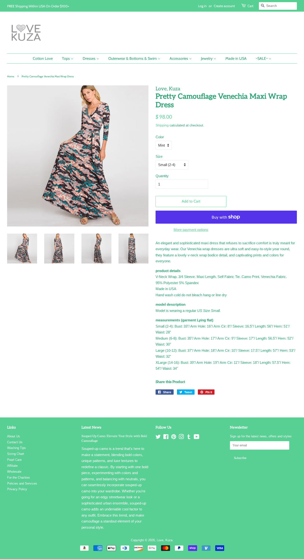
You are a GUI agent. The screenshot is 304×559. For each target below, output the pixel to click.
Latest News (91, 427)
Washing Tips (16, 448)
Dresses (89, 58)
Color (160, 137)
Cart (250, 6)
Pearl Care (14, 460)
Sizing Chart (15, 454)
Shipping (162, 125)
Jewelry (207, 58)
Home (10, 76)
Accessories (179, 58)
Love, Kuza (164, 540)
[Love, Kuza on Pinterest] (173, 437)
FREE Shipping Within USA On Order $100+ (38, 6)
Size (159, 156)
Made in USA (236, 58)
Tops (66, 58)
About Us (13, 436)
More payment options (191, 230)
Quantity (162, 176)
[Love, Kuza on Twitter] (158, 437)
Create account (224, 6)
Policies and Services (22, 483)
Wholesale (14, 471)
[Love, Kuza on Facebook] (166, 437)
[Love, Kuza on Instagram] (181, 437)
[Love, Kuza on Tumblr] (188, 437)
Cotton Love (43, 58)
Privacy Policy (17, 489)
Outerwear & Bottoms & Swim (133, 58)
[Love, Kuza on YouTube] (196, 437)
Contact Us (15, 442)
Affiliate (12, 465)
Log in (202, 6)
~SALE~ (262, 58)
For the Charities (18, 477)
